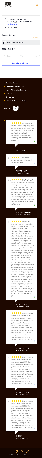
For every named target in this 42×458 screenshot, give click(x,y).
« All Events (35, 37)
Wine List (9, 93)
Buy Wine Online (12, 83)
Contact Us (10, 97)
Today (21, 56)
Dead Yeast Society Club (15, 86)
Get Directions (12, 24)
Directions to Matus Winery (16, 100)
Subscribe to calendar (20, 63)
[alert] (21, 42)
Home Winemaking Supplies (16, 90)
